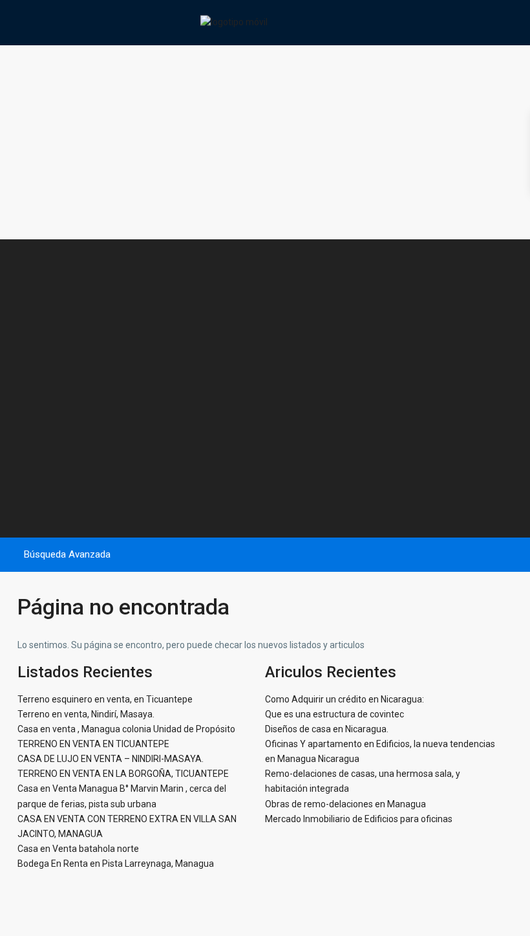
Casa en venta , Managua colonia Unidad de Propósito (126, 729)
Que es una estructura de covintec (334, 714)
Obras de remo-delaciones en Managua (345, 804)
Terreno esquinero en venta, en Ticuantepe (105, 699)
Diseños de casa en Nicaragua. (326, 729)
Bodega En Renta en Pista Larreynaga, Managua (115, 863)
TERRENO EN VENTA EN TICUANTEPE (93, 744)
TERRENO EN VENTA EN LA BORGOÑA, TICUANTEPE (123, 773)
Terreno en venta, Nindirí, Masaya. (85, 714)
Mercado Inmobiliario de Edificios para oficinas (358, 819)
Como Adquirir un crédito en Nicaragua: (344, 699)
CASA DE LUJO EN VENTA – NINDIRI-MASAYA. (110, 759)
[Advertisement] (265, 142)
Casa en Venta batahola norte (78, 848)
